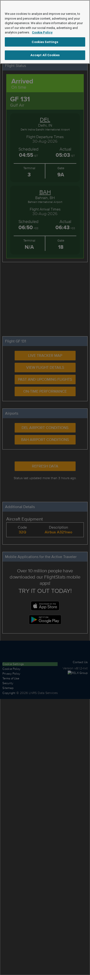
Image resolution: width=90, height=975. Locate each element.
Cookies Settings (45, 42)
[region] (45, 32)
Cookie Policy (42, 32)
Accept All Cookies (45, 55)
